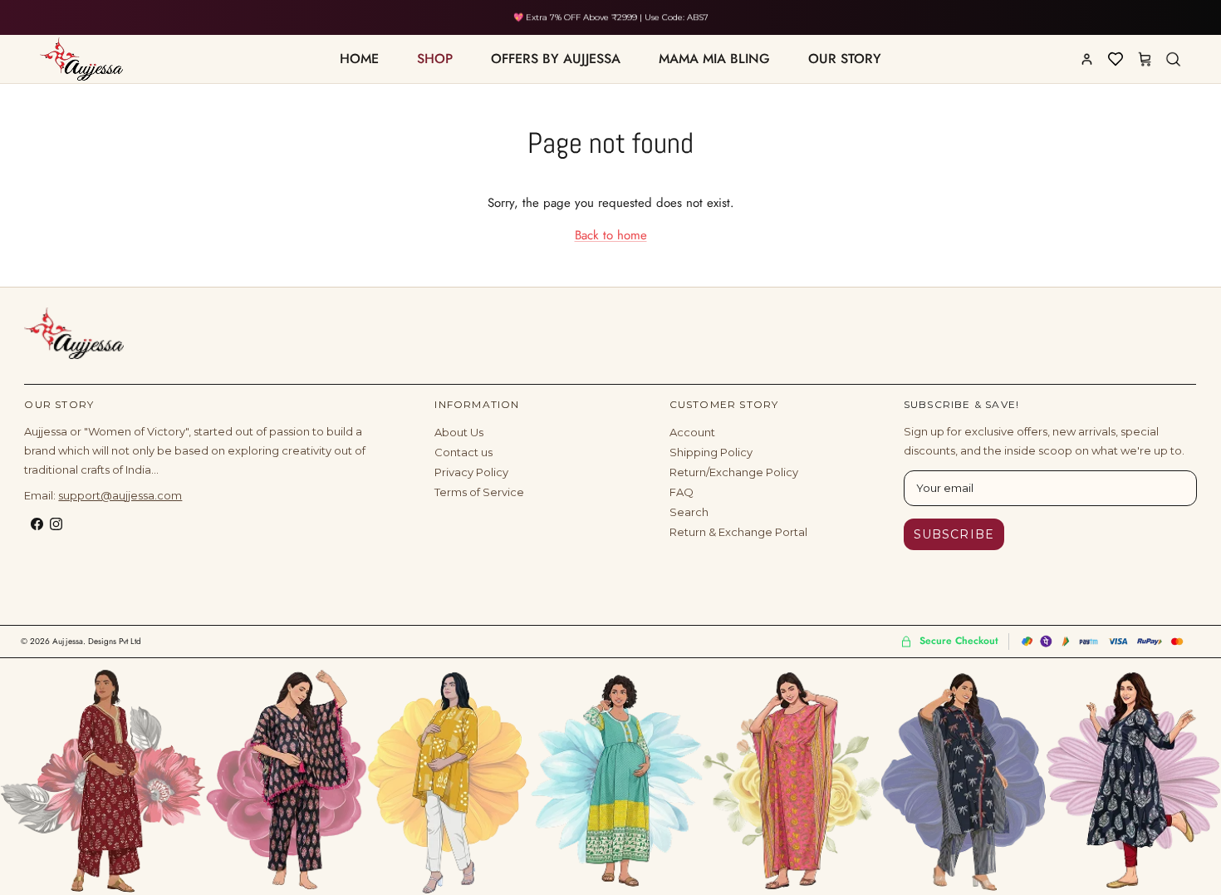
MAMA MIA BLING (714, 58)
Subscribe (954, 534)
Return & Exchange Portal (738, 531)
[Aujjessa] (74, 333)
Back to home (611, 235)
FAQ (681, 492)
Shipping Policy (711, 452)
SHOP (435, 58)
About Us (458, 432)
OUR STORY (844, 58)
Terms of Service (479, 492)
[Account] (1086, 59)
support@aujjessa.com (120, 495)
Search (689, 512)
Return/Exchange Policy (733, 472)
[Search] (1173, 59)
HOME (359, 58)
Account (692, 432)
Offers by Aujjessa (555, 58)
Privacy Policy (471, 472)
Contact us (463, 452)
